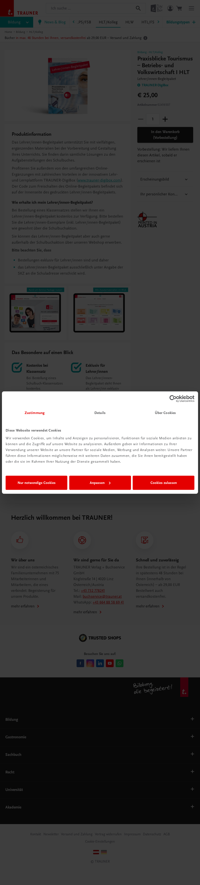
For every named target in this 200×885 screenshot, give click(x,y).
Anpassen (97, 483)
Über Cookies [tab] (165, 413)
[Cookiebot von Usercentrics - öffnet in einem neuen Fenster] (173, 398)
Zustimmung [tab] (35, 413)
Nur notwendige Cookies (37, 483)
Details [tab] (100, 413)
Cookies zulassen (163, 483)
